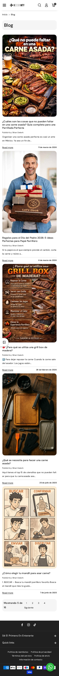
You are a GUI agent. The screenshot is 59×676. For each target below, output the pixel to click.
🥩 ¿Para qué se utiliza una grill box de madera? (24, 349)
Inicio (5, 14)
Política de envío (42, 655)
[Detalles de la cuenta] (46, 5)
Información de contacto (30, 659)
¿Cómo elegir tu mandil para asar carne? (26, 573)
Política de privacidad (41, 652)
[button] (4, 5)
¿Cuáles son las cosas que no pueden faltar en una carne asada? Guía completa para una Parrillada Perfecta (29, 124)
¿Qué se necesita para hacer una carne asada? (25, 462)
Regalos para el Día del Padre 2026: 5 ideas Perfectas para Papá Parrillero (27, 239)
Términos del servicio (22, 655)
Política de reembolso (18, 652)
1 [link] (26, 603)
